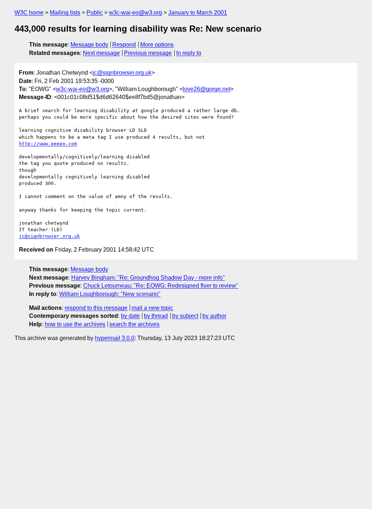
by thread (156, 316)
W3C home (29, 12)
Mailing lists (65, 12)
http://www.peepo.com (48, 143)
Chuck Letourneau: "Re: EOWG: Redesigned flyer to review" (160, 286)
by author (214, 316)
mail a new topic (152, 308)
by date (130, 316)
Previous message (148, 53)
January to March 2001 (197, 12)
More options (157, 45)
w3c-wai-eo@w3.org (135, 12)
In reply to (188, 53)
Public (94, 12)
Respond (124, 45)
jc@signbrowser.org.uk (122, 73)
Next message (101, 53)
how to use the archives (75, 324)
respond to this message (96, 308)
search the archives (134, 324)
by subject (185, 316)
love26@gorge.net (206, 89)
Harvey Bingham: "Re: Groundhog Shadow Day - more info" (148, 278)
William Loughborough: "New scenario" (110, 294)
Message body (89, 45)
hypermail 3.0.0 (114, 338)
